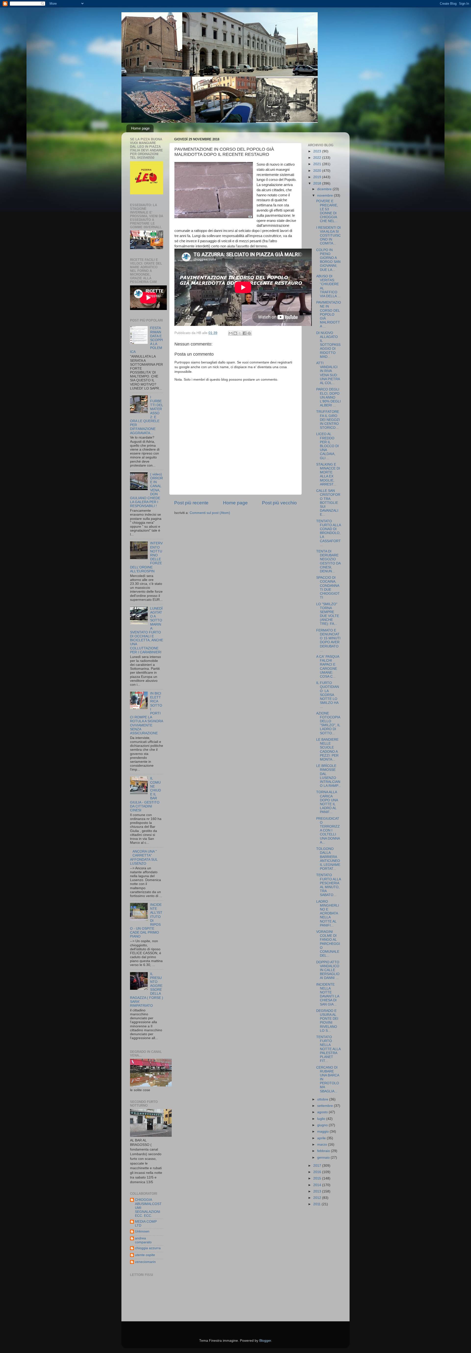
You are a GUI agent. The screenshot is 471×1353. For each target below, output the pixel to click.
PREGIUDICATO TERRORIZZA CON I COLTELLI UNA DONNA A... (328, 830)
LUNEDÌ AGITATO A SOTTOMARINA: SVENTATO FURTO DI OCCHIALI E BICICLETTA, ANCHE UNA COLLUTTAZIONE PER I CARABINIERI (146, 630)
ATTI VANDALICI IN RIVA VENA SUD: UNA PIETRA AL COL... (328, 373)
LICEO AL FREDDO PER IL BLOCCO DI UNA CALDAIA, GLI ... (327, 446)
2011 (317, 1204)
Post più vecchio (279, 502)
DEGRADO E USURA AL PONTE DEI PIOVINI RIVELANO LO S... (327, 1020)
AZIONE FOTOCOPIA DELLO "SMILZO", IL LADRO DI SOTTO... (328, 723)
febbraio (324, 1151)
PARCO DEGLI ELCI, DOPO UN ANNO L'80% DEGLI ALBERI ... (328, 397)
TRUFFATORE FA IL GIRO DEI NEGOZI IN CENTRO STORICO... (328, 419)
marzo (322, 1144)
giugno (323, 1125)
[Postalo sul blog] (235, 333)
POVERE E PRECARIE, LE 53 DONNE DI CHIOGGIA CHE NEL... (327, 211)
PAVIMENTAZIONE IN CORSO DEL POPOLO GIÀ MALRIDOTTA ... (328, 314)
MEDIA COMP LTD (146, 1223)
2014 (317, 1185)
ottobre (323, 1099)
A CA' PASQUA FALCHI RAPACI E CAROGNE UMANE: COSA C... (327, 666)
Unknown (142, 1231)
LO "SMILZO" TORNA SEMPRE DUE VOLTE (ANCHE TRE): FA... (327, 614)
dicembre (325, 189)
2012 (317, 1198)
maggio (323, 1131)
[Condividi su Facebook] (244, 333)
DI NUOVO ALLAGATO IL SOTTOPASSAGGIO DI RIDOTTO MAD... (328, 345)
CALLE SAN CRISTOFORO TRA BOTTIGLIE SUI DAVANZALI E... (328, 502)
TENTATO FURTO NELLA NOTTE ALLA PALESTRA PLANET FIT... (328, 1049)
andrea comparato (143, 1240)
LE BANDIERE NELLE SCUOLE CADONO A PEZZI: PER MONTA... (327, 749)
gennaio (324, 1157)
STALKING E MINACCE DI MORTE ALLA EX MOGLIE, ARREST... (328, 474)
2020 (317, 171)
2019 (317, 177)
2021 (317, 164)
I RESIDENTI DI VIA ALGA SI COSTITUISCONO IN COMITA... (328, 235)
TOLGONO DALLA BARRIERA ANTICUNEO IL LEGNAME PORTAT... (328, 859)
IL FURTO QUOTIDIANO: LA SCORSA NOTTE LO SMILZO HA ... (327, 695)
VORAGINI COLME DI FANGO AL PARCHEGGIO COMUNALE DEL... (328, 943)
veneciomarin (145, 1262)
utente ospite (145, 1255)
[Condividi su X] (239, 333)
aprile (322, 1138)
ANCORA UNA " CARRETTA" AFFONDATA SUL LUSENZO (143, 857)
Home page (140, 128)
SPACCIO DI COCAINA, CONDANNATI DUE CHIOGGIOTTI (328, 587)
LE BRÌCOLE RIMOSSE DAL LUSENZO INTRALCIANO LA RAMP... (328, 776)
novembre (325, 195)
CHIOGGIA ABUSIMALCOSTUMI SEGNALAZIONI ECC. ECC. (148, 1208)
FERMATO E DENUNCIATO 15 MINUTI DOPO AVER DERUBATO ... (328, 640)
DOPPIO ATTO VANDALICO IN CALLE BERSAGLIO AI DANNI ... (328, 970)
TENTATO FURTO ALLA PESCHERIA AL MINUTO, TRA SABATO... (328, 885)
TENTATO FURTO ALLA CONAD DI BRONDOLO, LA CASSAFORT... (328, 533)
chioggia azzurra (148, 1248)
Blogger (265, 1340)
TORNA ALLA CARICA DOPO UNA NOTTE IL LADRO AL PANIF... (327, 802)
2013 (317, 1191)
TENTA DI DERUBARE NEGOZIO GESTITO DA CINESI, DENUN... (328, 561)
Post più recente (191, 502)
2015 (317, 1178)
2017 (317, 1165)
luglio (321, 1119)
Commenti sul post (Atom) (210, 513)
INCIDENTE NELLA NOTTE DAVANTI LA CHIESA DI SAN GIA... (327, 994)
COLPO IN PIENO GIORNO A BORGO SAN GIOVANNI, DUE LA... (328, 260)
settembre (325, 1106)
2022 (317, 158)
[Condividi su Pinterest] (249, 333)
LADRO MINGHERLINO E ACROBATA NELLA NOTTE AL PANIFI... (327, 913)
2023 (317, 151)
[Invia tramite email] (230, 333)
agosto (323, 1112)
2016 (317, 1172)
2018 (317, 183)
